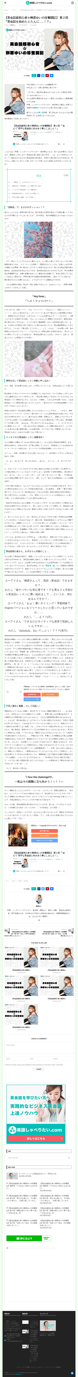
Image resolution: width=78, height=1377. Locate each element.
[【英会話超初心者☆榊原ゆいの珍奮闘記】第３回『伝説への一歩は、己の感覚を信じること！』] (57, 985)
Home (6, 10)
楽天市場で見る (32, 694)
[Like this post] (34, 75)
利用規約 (58, 1367)
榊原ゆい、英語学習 (23, 881)
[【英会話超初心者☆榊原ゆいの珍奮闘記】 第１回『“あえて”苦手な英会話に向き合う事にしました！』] (21, 1014)
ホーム (19, 1367)
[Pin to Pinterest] (47, 75)
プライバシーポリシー (37, 1367)
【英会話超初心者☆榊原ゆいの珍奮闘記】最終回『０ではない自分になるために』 (34, 1336)
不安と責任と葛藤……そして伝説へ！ (24, 197)
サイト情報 (26, 1367)
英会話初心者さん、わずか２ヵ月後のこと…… (27, 193)
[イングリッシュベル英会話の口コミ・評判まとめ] (25, 1322)
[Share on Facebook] (38, 75)
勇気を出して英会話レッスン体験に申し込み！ (27, 186)
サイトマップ (50, 1367)
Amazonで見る (50, 694)
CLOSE (66, 175)
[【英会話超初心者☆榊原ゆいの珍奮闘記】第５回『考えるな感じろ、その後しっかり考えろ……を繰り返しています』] (57, 957)
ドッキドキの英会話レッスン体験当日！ (25, 190)
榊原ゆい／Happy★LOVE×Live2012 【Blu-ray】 (49, 825)
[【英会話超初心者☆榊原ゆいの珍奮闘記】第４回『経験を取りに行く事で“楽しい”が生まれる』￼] (21, 985)
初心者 (13, 881)
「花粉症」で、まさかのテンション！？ (25, 182)
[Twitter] (72, 1373)
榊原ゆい (13, 25)
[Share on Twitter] (43, 75)
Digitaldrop (18, 1374)
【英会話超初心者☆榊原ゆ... (21, 970)
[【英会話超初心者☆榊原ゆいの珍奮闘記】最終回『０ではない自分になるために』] (21, 957)
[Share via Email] (51, 75)
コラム (14, 10)
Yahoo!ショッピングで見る (32, 699)
